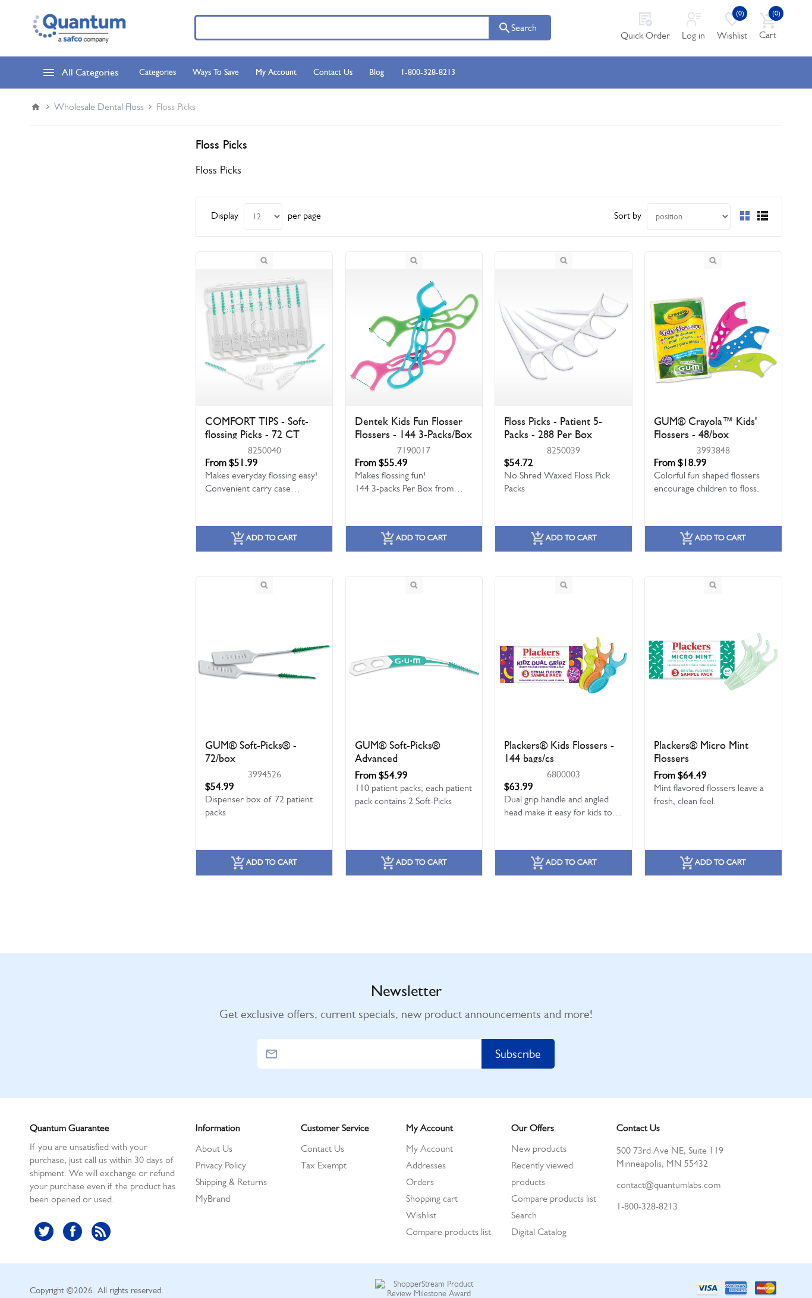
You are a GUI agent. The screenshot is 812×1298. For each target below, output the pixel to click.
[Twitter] (43, 1231)
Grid (744, 215)
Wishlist (421, 1215)
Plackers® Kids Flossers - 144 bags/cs (559, 752)
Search (524, 27)
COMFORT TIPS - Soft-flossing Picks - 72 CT (257, 428)
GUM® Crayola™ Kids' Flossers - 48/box (705, 428)
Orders (420, 1181)
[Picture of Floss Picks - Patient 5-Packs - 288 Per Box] (563, 337)
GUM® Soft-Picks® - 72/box (251, 752)
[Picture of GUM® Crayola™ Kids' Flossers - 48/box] (713, 337)
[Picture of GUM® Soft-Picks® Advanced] (414, 662)
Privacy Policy (221, 1165)
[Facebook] (72, 1231)
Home (36, 106)
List (762, 215)
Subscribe (518, 1054)
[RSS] (101, 1231)
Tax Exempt (324, 1165)
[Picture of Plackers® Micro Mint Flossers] (713, 662)
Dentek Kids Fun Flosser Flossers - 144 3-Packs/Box (413, 428)
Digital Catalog (538, 1231)
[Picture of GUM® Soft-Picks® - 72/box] (264, 662)
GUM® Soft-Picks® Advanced (397, 752)
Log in (693, 35)
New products (538, 1148)
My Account (429, 1148)
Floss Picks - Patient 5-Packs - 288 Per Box (553, 428)
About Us (214, 1148)
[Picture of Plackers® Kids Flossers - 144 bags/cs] (563, 662)
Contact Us (322, 1148)
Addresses (426, 1165)
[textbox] (342, 27)
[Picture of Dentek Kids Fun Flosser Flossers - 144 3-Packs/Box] (414, 337)
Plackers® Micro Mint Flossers (701, 752)
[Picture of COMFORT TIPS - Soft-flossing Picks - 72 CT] (264, 337)
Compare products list (448, 1231)
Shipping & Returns (231, 1181)
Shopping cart (432, 1198)
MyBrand (213, 1198)
